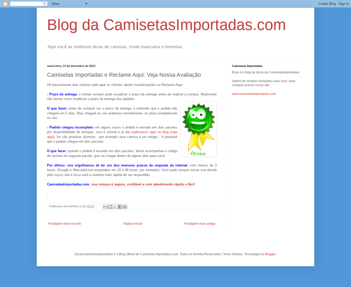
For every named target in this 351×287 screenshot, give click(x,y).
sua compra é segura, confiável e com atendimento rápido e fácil (143, 184)
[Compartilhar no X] (115, 206)
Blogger (270, 254)
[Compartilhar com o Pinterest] (124, 206)
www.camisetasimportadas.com (254, 94)
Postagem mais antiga (199, 223)
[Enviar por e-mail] (105, 206)
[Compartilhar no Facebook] (120, 206)
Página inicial (132, 223)
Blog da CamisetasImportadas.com (166, 24)
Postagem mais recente (64, 223)
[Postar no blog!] (110, 206)
